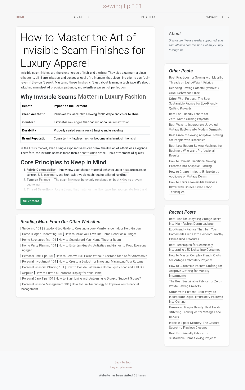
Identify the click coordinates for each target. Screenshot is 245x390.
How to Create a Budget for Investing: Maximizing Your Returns (101, 262)
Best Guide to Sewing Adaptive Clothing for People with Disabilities (196, 137)
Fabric (31, 170)
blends (31, 194)
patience (70, 87)
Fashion (135, 96)
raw (70, 122)
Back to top (122, 362)
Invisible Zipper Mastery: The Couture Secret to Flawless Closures (194, 325)
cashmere (50, 175)
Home (20, 17)
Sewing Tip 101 (122, 6)
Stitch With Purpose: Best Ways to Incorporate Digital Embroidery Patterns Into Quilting (196, 296)
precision (57, 87)
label (133, 138)
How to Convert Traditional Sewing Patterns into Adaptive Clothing (192, 163)
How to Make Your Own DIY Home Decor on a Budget (100, 234)
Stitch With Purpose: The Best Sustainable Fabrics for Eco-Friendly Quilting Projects (193, 103)
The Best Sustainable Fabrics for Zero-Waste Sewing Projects (195, 284)
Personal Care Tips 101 (37, 256)
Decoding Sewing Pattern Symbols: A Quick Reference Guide (194, 90)
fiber (101, 189)
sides (123, 180)
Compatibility (46, 170)
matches (85, 189)
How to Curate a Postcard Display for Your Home (69, 273)
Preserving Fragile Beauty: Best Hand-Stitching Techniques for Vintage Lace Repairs (195, 312)
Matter (87, 96)
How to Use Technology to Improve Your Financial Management (79, 286)
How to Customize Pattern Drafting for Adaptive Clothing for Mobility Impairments (195, 270)
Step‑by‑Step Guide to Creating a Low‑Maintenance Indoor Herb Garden (92, 228)
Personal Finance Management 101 (45, 284)
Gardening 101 (31, 228)
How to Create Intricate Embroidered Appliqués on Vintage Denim (194, 174)
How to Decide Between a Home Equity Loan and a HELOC (105, 267)
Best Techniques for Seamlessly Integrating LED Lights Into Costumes (194, 247)
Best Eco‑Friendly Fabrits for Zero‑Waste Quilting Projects (189, 116)
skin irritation (120, 122)
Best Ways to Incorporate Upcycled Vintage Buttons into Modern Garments (195, 127)
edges (78, 122)
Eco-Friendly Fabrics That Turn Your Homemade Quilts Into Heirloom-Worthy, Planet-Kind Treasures (196, 234)
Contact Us (146, 17)
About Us (81, 17)
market (42, 148)
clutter (80, 114)
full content (31, 201)
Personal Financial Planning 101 (43, 267)
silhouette (27, 77)
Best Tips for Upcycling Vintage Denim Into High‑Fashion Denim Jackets (195, 221)
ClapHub (27, 273)
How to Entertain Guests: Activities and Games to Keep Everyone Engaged (83, 248)
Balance (44, 180)
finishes (45, 73)
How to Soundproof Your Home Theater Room (90, 240)
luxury (33, 148)
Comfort (28, 122)
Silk (40, 175)
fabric (101, 114)
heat (126, 170)
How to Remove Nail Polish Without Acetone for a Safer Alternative (101, 256)
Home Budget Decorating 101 (42, 234)
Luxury (114, 96)
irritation (54, 77)
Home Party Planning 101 (39, 245)
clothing (101, 73)
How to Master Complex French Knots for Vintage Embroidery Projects (195, 258)
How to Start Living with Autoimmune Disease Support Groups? (98, 278)
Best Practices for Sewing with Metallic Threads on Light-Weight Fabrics (196, 80)
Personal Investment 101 (39, 262)
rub (97, 122)
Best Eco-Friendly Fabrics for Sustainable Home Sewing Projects (192, 335)
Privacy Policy (217, 17)
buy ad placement (122, 367)
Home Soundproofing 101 (39, 240)
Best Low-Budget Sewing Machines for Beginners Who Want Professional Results (195, 150)
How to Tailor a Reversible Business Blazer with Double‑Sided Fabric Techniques (193, 187)
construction (88, 153)
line (70, 180)
